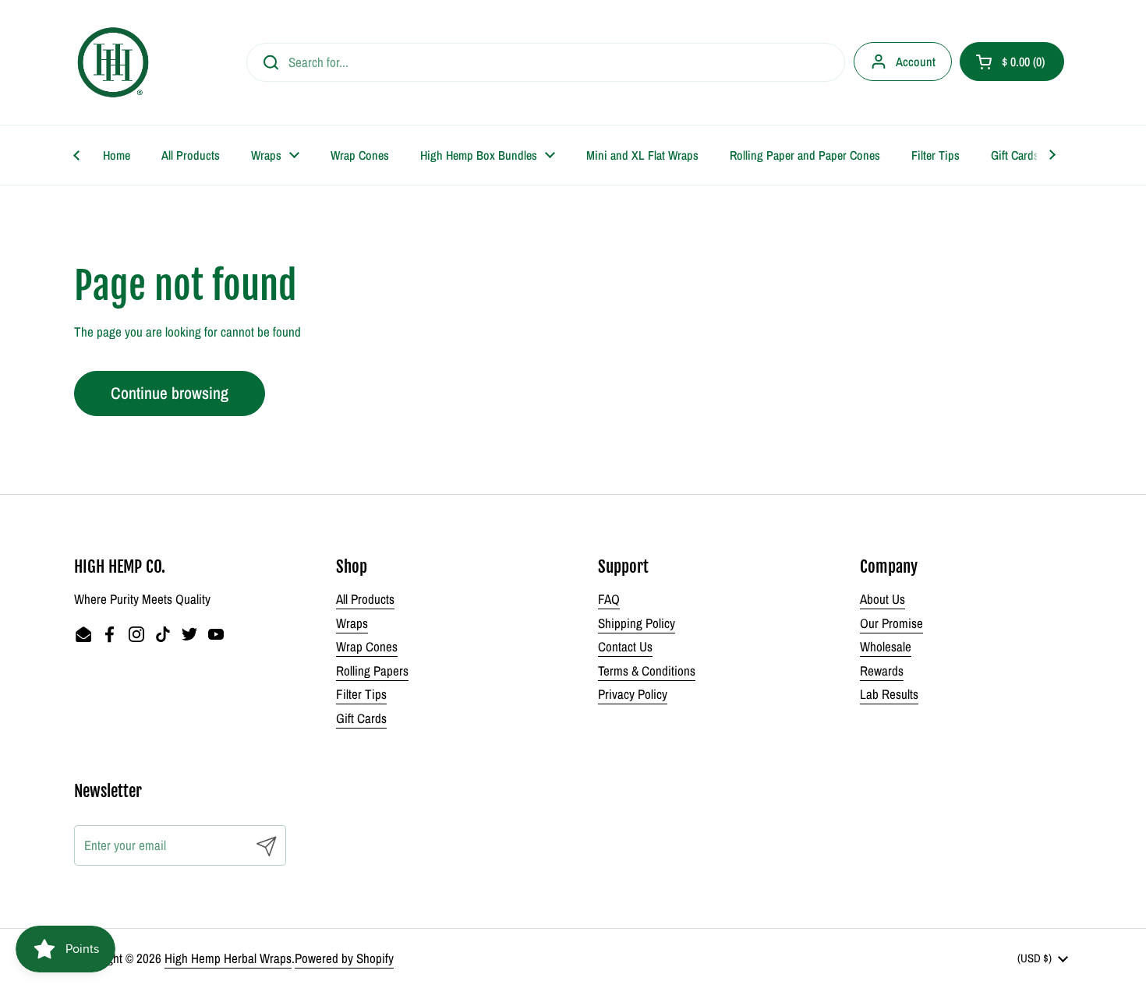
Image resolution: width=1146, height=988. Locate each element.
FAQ (609, 599)
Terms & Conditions (646, 670)
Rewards (882, 670)
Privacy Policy (632, 694)
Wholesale (885, 646)
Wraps (352, 623)
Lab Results (889, 694)
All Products (365, 599)
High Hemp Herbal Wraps (228, 958)
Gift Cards (361, 718)
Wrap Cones (367, 646)
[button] (1012, 61)
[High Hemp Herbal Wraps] (113, 62)
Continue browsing (169, 393)
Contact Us (625, 646)
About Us (882, 599)
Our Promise (891, 623)
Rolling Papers (372, 670)
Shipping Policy (636, 623)
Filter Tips (361, 694)
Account (916, 61)
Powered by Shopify (344, 958)
